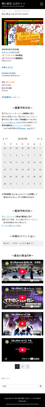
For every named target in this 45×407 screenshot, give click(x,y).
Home (4, 11)
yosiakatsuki (21, 404)
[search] (40, 386)
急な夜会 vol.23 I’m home (22, 11)
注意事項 (6, 97)
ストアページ (17, 125)
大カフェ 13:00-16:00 (10, 52)
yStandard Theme (11, 404)
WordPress (36, 404)
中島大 (4, 67)
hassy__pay (25, 128)
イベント (10, 11)
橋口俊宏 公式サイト (14, 3)
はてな (10, 67)
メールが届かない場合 (11, 122)
